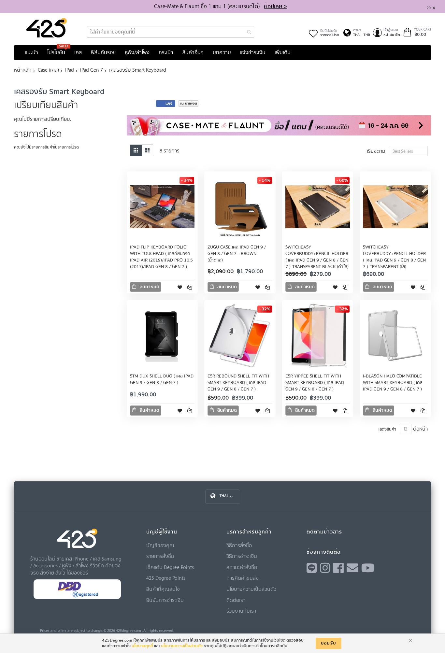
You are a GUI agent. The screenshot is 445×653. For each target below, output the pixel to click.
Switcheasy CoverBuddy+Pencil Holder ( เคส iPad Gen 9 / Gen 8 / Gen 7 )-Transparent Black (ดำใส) (317, 257)
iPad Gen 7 (91, 69)
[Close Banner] (436, 7)
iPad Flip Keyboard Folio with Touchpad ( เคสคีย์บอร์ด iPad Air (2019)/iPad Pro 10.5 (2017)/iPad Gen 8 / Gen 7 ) (161, 257)
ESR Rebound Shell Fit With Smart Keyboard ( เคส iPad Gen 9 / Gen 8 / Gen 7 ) (238, 383)
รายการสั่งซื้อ (160, 556)
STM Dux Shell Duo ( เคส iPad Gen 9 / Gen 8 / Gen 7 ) (162, 379)
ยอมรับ (329, 643)
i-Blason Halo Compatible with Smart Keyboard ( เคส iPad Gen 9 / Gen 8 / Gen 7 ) (393, 383)
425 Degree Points (165, 578)
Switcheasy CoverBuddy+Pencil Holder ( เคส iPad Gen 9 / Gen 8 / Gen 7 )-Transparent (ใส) (394, 257)
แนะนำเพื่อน (188, 103)
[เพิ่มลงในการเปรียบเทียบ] (189, 287)
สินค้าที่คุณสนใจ (163, 589)
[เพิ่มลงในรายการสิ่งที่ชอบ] (180, 287)
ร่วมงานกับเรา (241, 610)
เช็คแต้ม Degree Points (170, 567)
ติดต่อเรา (235, 600)
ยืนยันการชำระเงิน (165, 600)
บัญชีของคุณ (160, 545)
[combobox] (170, 32)
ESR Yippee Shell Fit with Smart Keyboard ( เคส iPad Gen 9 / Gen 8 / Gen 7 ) (314, 383)
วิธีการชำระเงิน (241, 556)
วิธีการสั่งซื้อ (239, 545)
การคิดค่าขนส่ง (242, 578)
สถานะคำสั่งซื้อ (241, 567)
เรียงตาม (376, 151)
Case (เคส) (48, 69)
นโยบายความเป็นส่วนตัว (251, 589)
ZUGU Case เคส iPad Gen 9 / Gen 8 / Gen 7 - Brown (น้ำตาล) (237, 254)
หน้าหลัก (23, 69)
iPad (69, 69)
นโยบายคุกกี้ (142, 646)
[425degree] (46, 27)
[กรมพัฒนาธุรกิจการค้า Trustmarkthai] (77, 597)
